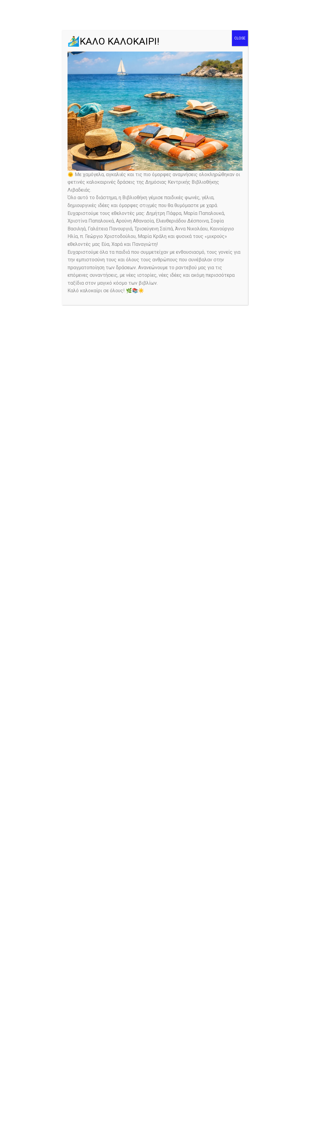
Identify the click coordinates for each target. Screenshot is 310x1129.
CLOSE (240, 38)
